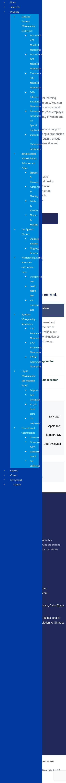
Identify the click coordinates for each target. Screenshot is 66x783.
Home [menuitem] (13, 2)
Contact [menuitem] (14, 475)
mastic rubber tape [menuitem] (33, 291)
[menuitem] (24, 484)
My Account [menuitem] (16, 480)
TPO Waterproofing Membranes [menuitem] (37, 348)
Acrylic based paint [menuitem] (33, 409)
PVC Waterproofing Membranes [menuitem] (37, 333)
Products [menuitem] (14, 12)
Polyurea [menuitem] (34, 390)
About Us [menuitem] (14, 7)
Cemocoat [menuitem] (34, 437)
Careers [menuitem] (13, 470)
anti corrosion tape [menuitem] (34, 305)
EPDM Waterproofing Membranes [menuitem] (37, 362)
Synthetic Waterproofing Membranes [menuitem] (28, 319)
